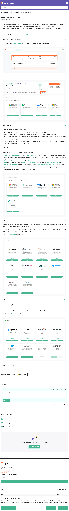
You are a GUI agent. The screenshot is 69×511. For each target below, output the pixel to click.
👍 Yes (19, 374)
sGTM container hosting (6, 12)
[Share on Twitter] (9, 366)
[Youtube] (7, 468)
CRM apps (13, 314)
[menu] (67, 3)
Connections (16, 12)
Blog (2, 494)
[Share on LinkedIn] (11, 366)
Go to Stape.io (60, 492)
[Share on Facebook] (7, 366)
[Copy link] (13, 366)
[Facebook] (2, 468)
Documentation (4, 492)
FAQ (2, 489)
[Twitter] (4, 468)
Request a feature (61, 489)
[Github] (9, 468)
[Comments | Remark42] (34, 399)
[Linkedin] (11, 468)
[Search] (65, 7)
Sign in (58, 494)
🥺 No (25, 374)
